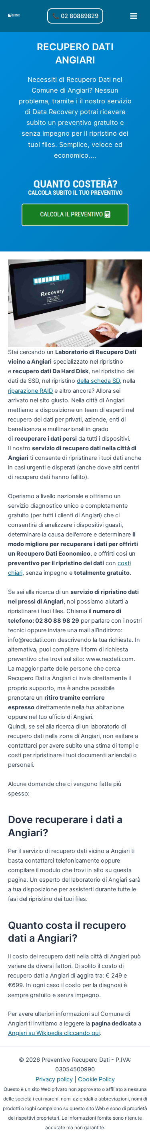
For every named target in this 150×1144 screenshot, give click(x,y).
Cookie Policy (96, 1079)
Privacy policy (54, 1079)
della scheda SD (98, 380)
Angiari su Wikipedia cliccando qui (54, 1033)
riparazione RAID (30, 390)
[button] (75, 16)
